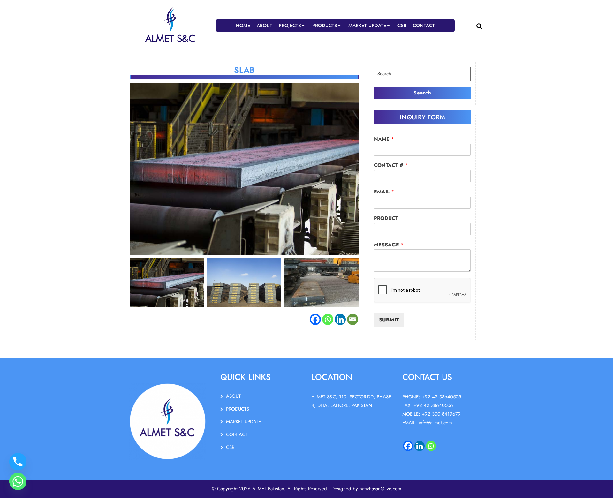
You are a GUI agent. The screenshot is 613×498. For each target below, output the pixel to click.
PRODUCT (386, 218)
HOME (243, 25)
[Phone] (17, 461)
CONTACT (424, 25)
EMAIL (384, 192)
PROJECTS (290, 25)
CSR (401, 25)
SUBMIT (389, 319)
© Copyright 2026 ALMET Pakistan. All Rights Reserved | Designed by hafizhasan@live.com (306, 488)
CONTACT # (391, 165)
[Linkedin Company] (419, 446)
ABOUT (264, 25)
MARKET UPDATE (367, 25)
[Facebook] (315, 319)
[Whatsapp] (327, 319)
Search (422, 92)
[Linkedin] (340, 319)
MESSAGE (389, 245)
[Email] (352, 319)
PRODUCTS (324, 25)
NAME (384, 139)
